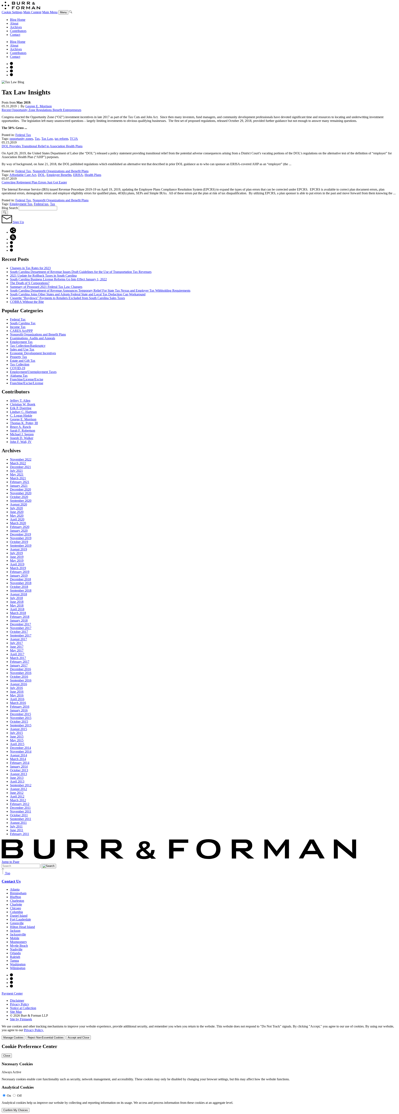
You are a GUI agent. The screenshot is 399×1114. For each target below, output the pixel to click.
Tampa (14, 960)
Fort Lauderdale (20, 919)
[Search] (70, 12)
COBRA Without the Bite (27, 302)
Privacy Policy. (34, 1030)
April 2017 (17, 654)
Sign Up (18, 222)
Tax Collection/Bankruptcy (28, 345)
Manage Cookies (13, 1037)
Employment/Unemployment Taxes (33, 372)
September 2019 (20, 545)
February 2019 (19, 572)
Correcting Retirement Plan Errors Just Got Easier (34, 182)
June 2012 (16, 792)
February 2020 (19, 527)
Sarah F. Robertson (22, 430)
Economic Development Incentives (33, 353)
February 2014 (19, 763)
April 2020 (17, 519)
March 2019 (18, 568)
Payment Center (12, 993)
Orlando (15, 953)
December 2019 (20, 534)
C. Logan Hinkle (21, 415)
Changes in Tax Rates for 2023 (30, 268)
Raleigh (15, 957)
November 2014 (20, 751)
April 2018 (17, 609)
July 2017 (16, 643)
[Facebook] (11, 67)
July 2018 (16, 598)
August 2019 (18, 549)
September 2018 (20, 590)
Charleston (17, 900)
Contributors (18, 31)
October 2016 (19, 676)
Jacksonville (18, 934)
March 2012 (18, 800)
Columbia (16, 912)
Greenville (17, 923)
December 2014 (20, 748)
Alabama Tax (19, 375)
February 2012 (19, 804)
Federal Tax (23, 135)
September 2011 (20, 819)
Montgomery (18, 942)
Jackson (15, 930)
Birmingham (18, 893)
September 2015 (20, 725)
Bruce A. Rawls (20, 427)
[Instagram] (11, 64)
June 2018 (16, 601)
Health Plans (93, 175)
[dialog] (199, 1032)
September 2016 (20, 680)
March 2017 (18, 658)
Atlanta (15, 889)
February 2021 (19, 482)
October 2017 (19, 631)
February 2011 (19, 834)
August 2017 (18, 639)
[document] (199, 1078)
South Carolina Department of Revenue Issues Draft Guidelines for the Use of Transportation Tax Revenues (80, 272)
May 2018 (16, 605)
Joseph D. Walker (21, 438)
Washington (18, 964)
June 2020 (16, 512)
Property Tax (18, 357)
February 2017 (19, 661)
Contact (15, 34)
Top (7, 873)
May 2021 (16, 474)
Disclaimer (17, 1000)
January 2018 (19, 620)
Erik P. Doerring (20, 408)
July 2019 (16, 553)
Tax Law (47, 138)
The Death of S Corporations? (29, 283)
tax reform (61, 138)
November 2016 (20, 673)
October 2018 (19, 587)
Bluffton (15, 897)
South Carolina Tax (23, 323)
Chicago (15, 908)
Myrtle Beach (19, 945)
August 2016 (18, 684)
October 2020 (19, 497)
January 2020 (19, 530)
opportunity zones (21, 138)
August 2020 (18, 504)
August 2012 (18, 789)
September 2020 (20, 500)
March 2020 (18, 523)
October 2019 (19, 542)
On (9, 1095)
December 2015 (20, 714)
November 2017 (20, 628)
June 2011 (16, 830)
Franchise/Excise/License (26, 383)
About (14, 23)
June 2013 (16, 777)
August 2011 (18, 822)
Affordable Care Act (22, 175)
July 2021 (16, 470)
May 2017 (16, 650)
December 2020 (20, 489)
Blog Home (17, 19)
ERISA (78, 175)
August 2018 (18, 594)
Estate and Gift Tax (22, 360)
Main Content (32, 12)
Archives (16, 27)
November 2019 (20, 538)
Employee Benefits (59, 175)
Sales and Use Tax (22, 349)
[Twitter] (11, 71)
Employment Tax (21, 204)
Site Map (16, 1012)
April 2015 (17, 744)
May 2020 (16, 515)
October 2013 (19, 770)
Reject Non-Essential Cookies (46, 1037)
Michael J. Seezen (22, 434)
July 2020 (16, 508)
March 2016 (18, 703)
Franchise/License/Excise (26, 379)
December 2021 (20, 467)
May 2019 (16, 560)
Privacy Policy (19, 1004)
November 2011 (20, 811)
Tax (37, 138)
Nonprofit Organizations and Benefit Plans (61, 171)
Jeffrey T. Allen (20, 400)
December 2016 (20, 669)
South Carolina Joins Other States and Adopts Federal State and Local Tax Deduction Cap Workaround (77, 294)
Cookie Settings (12, 12)
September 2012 (20, 785)
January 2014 (19, 766)
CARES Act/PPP (21, 330)
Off (19, 1095)
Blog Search (10, 208)
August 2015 (18, 729)
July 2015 (16, 733)
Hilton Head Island (22, 927)
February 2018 (19, 616)
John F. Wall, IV (21, 442)
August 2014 (18, 755)
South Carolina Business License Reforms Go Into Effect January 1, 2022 (58, 279)
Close (6, 1055)
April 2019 (17, 564)
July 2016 (16, 688)
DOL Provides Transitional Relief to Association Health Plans (42, 146)
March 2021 (18, 478)
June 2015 (16, 736)
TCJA (74, 138)
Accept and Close (78, 1037)
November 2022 (20, 459)
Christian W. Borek (22, 404)
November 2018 (20, 583)
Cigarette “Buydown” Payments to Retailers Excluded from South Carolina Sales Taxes (67, 298)
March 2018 (18, 613)
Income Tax (18, 327)
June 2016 (16, 691)
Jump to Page (10, 862)
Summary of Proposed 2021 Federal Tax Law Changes (46, 287)
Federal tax (41, 204)
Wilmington (17, 968)
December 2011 (20, 807)
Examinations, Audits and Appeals (32, 338)
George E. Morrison (38, 106)
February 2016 (19, 706)
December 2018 (20, 579)
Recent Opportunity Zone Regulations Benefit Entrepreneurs (41, 110)
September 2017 (20, 635)
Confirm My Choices (15, 1110)
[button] (13, 232)
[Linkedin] (11, 75)
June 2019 (16, 557)
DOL (41, 175)
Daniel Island (18, 915)
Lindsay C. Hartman (23, 412)
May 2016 (16, 695)
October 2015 (19, 721)
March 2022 (18, 463)
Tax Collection (19, 364)
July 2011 (16, 826)
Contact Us (11, 881)
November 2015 (20, 718)
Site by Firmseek (21, 1019)
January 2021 (19, 485)
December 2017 (20, 624)
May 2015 (16, 740)
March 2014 (18, 759)
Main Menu (50, 12)
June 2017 (16, 646)
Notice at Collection (23, 1008)
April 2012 (17, 796)
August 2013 (18, 774)
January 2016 (19, 710)
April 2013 (17, 781)
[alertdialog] (199, 1078)
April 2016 (17, 699)
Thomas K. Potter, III (24, 423)
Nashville (16, 949)
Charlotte (16, 904)
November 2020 (20, 493)
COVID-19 (17, 368)
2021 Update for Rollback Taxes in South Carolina (43, 275)
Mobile (14, 938)
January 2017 (19, 665)
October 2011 (19, 815)
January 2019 (19, 575)
